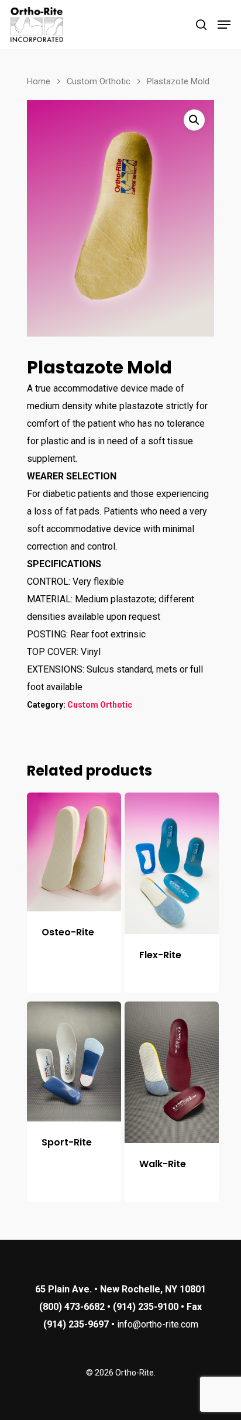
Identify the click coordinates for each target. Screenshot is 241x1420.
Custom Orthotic (98, 81)
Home (38, 81)
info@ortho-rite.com (157, 1324)
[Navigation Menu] (224, 24)
